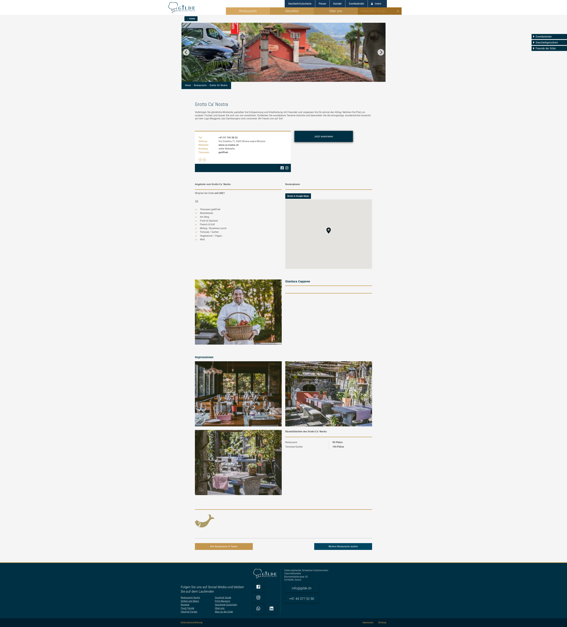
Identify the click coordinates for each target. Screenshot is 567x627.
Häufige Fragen (189, 611)
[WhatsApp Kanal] (258, 608)
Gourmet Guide (223, 597)
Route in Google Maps (298, 196)
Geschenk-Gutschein (226, 604)
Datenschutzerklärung (191, 622)
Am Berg (204, 216)
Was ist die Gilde (224, 611)
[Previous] (186, 52)
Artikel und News (190, 601)
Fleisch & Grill (207, 224)
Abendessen (206, 213)
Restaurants (200, 85)
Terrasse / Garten (209, 232)
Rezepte (185, 604)
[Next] (381, 52)
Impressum (367, 622)
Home (188, 85)
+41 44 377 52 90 (301, 599)
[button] (328, 230)
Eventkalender (544, 36)
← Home (191, 18)
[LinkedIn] (271, 608)
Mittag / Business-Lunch (213, 228)
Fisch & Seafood (209, 220)
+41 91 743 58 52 (228, 137)
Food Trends (187, 608)
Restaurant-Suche (190, 597)
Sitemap (382, 622)
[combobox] (380, 11)
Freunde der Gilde (546, 48)
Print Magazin (222, 601)
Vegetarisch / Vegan (211, 235)
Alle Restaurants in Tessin (224, 546)
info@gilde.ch (301, 588)
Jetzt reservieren (323, 136)
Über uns (220, 608)
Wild (202, 239)
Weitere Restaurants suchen (343, 546)
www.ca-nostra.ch (229, 145)
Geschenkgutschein (547, 42)
